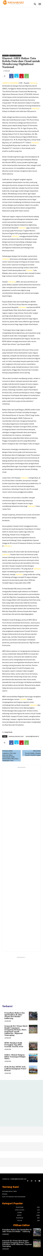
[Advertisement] (21, 29)
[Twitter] (16, 76)
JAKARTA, (6, 83)
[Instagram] (31, 1181)
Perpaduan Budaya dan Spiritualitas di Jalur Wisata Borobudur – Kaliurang (14, 1016)
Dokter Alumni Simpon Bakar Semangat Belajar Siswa (15, 1057)
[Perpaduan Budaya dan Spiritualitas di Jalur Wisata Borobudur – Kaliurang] (33, 1016)
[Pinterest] (21, 76)
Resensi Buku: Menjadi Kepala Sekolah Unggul (33, 754)
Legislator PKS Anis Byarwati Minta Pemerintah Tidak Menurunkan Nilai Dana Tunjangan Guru (10, 756)
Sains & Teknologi (15, 55)
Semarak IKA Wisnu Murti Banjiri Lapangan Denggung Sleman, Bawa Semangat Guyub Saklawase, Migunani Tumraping (15, 1030)
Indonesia (33, 83)
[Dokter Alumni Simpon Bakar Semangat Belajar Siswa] (33, 1058)
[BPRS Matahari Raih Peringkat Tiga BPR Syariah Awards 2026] (33, 1046)
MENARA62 (14, 83)
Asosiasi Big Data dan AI (32, 736)
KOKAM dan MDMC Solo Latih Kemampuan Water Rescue (15, 1069)
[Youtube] (39, 1181)
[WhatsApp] (26, 76)
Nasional (5, 55)
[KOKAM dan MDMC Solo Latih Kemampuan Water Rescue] (33, 1070)
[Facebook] (11, 76)
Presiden (29, 270)
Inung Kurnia (8, 732)
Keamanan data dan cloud (16, 736)
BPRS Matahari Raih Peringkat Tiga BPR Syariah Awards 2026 (13, 1045)
